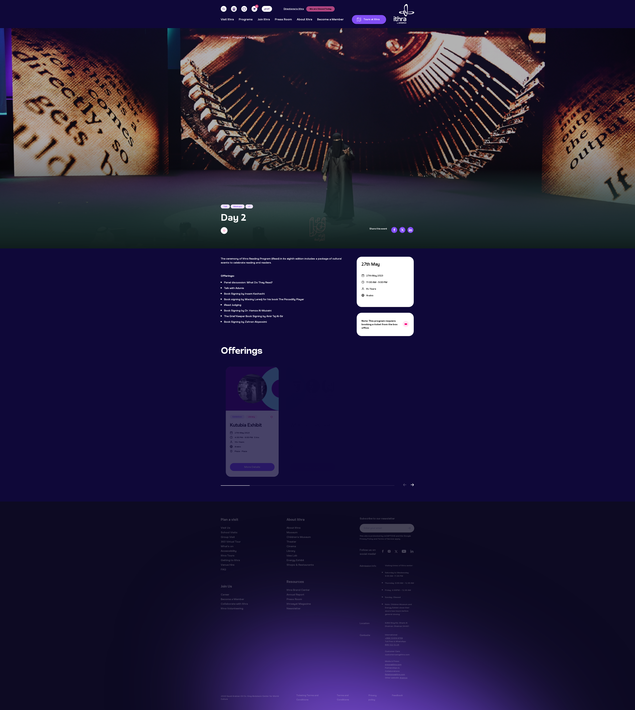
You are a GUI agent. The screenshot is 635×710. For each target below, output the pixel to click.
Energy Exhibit (295, 559)
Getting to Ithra (230, 559)
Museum (292, 532)
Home (224, 38)
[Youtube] (404, 551)
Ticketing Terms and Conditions (307, 697)
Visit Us (225, 527)
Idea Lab (292, 555)
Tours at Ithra (372, 19)
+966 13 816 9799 (394, 637)
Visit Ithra (227, 19)
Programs (246, 19)
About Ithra (304, 19)
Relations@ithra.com (395, 674)
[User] (234, 9)
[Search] (224, 9)
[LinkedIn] (411, 551)
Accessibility (228, 550)
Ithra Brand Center (298, 589)
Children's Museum (299, 536)
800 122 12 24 (392, 644)
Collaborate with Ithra (234, 603)
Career (225, 594)
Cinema (291, 546)
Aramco (403, 677)
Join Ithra (264, 19)
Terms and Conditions (343, 697)
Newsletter (293, 608)
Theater (291, 541)
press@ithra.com (393, 664)
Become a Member (330, 19)
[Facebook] (382, 551)
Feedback (397, 695)
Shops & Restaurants (300, 564)
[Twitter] (396, 551)
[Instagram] (389, 551)
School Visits (229, 532)
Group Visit (228, 536)
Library (291, 550)
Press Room (283, 19)
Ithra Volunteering (232, 608)
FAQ (223, 569)
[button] (405, 485)
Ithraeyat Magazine (299, 603)
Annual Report (295, 594)
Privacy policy (372, 697)
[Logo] (404, 14)
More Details (251, 467)
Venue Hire (227, 564)
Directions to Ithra (294, 9)
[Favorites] (244, 9)
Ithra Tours (227, 555)
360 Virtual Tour (231, 541)
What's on (227, 546)
